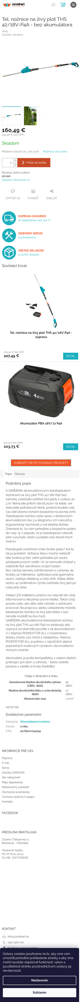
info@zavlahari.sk (18, 936)
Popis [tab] (8, 473)
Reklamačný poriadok (15, 787)
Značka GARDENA (13, 772)
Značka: (12, 34)
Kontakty (7, 801)
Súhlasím (39, 992)
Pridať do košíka (36, 162)
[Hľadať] (53, 5)
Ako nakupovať (11, 777)
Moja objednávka (12, 782)
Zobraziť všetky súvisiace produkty (41, 462)
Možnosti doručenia (55, 151)
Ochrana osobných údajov (18, 796)
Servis (5, 767)
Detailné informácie (14, 180)
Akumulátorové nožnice (35, 721)
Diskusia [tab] (20, 473)
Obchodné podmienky (16, 792)
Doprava (7, 758)
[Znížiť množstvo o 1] (15, 165)
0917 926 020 (16, 942)
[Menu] (73, 5)
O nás (5, 762)
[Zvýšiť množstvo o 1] (15, 160)
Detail (70, 356)
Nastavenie (39, 980)
